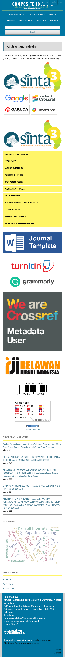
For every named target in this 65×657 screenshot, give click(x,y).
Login (54, 2)
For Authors (8, 584)
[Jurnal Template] (32, 253)
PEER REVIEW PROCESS (15, 189)
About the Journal (36, 14)
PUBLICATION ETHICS (14, 175)
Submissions (41, 21)
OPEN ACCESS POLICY (14, 182)
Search (32, 32)
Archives (11, 21)
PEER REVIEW (10, 161)
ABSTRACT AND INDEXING (16, 217)
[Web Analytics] (32, 427)
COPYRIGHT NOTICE (13, 210)
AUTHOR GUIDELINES (14, 168)
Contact (54, 21)
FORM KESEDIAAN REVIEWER (17, 154)
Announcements (16, 14)
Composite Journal (32, 430)
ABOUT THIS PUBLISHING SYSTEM (19, 224)
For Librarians (8, 589)
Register (45, 2)
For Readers (8, 580)
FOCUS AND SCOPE (13, 196)
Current (52, 14)
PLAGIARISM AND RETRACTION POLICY (21, 203)
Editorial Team (25, 21)
